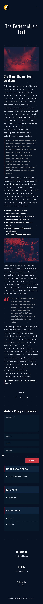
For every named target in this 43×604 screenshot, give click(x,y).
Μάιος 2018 (13, 498)
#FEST (32, 381)
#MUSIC (8, 383)
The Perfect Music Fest (18, 477)
